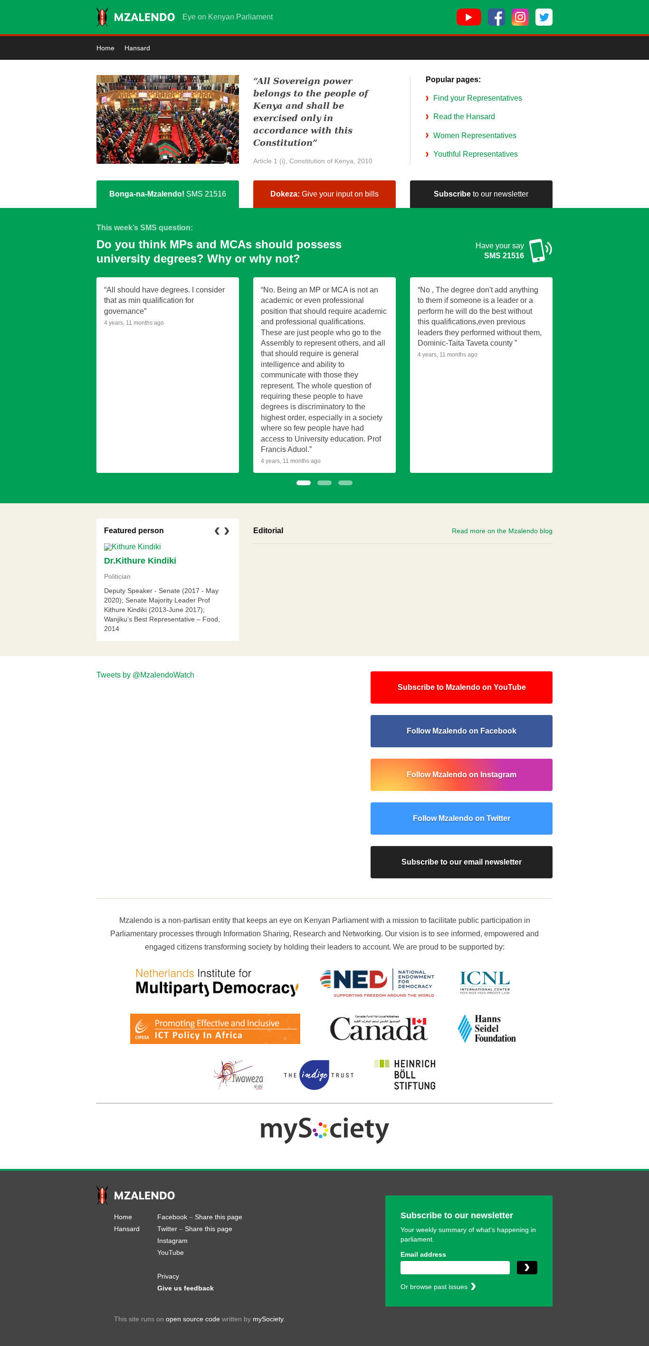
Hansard (137, 48)
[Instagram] (520, 17)
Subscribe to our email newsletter (461, 862)
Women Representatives (474, 136)
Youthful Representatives (475, 154)
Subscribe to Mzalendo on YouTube (462, 687)
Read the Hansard (464, 117)
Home (105, 48)
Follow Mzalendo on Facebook (461, 731)
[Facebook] (496, 17)
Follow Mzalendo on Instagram (461, 775)
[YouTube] (469, 17)
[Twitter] (544, 17)
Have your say (500, 251)
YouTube (170, 1252)
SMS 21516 (167, 194)
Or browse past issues (434, 1286)
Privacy (168, 1276)
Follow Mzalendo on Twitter (461, 818)
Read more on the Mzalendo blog (502, 530)
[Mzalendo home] (135, 17)
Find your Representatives (477, 98)
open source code (193, 1319)
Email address (423, 1254)
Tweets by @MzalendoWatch (145, 675)
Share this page (218, 1217)
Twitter (167, 1229)
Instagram (172, 1240)
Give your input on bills (324, 194)
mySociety (268, 1319)
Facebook (172, 1217)
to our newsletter (481, 194)
